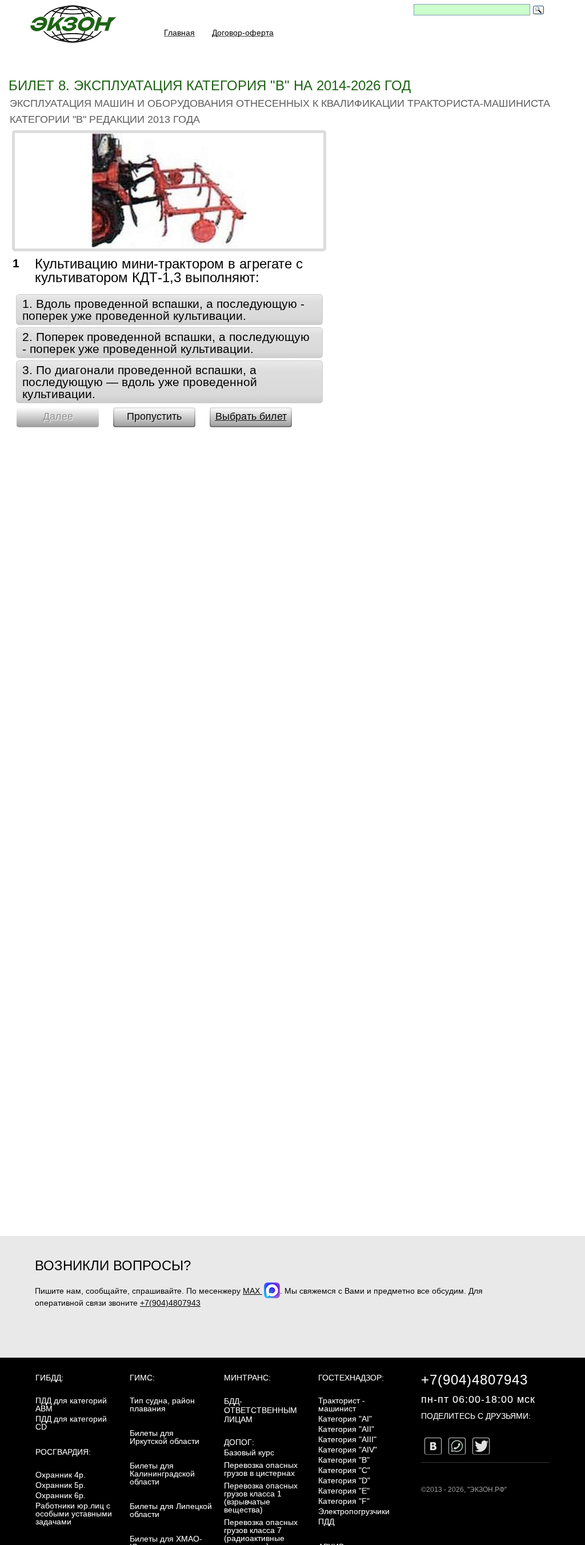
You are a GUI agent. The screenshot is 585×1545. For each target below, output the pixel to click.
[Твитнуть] (481, 1446)
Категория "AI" (345, 1418)
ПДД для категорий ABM (71, 1404)
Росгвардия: (63, 1451)
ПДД (326, 1521)
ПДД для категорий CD (71, 1422)
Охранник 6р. (60, 1495)
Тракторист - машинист (341, 1404)
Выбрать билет (251, 416)
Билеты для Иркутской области (164, 1437)
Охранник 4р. (60, 1474)
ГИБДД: (49, 1377)
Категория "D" (344, 1480)
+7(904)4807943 (170, 1302)
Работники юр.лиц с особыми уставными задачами (73, 1513)
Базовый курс (249, 1452)
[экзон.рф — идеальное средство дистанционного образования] (72, 23)
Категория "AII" (346, 1429)
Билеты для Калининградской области (162, 1473)
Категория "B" (344, 1459)
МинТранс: (247, 1377)
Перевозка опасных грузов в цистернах (261, 1469)
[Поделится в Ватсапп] (457, 1446)
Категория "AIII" (347, 1439)
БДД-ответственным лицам (260, 1410)
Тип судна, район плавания (162, 1404)
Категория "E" (344, 1490)
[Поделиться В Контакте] (433, 1446)
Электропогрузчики (354, 1511)
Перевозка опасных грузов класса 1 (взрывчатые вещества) (261, 1497)
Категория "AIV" (347, 1449)
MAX (252, 1290)
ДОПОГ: (239, 1442)
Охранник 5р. (60, 1485)
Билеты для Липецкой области (171, 1510)
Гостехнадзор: (351, 1377)
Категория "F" (344, 1501)
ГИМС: (142, 1377)
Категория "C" (344, 1470)
